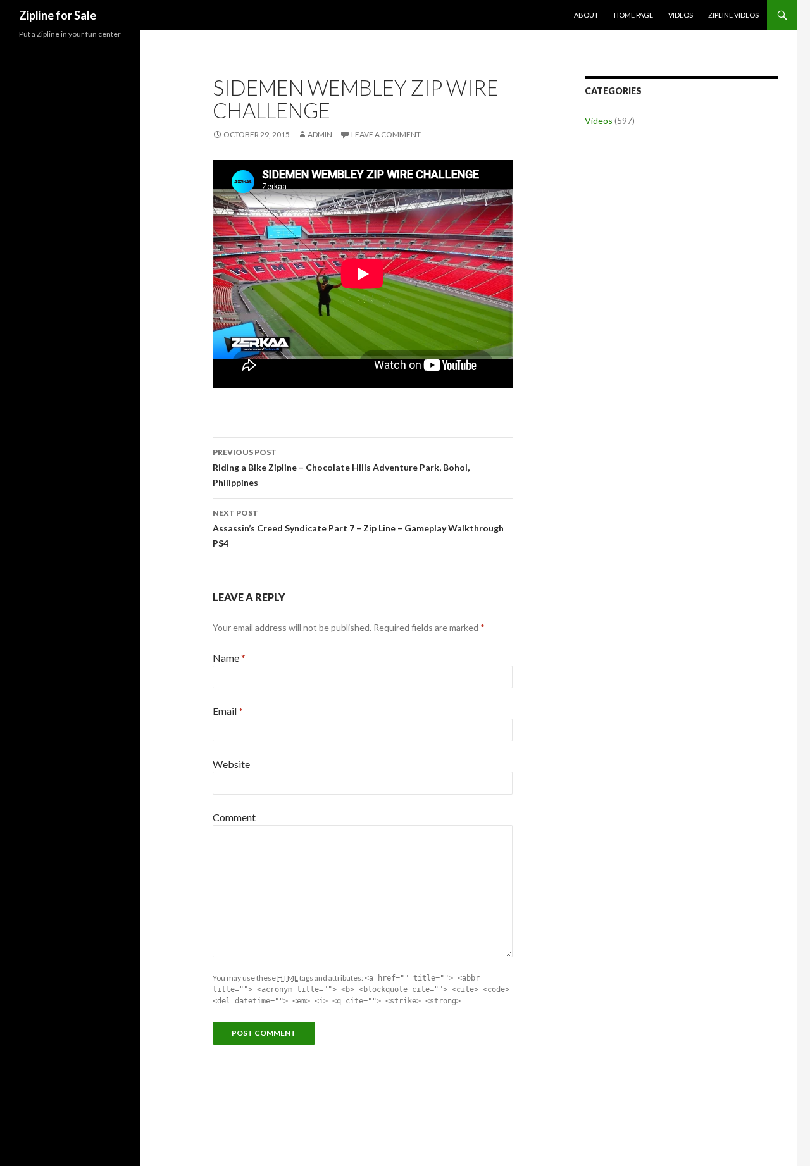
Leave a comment (386, 134)
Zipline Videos (733, 15)
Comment (234, 817)
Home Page (633, 15)
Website (231, 764)
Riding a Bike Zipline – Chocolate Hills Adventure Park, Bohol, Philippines (341, 467)
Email (228, 711)
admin (320, 134)
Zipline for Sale (57, 15)
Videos (680, 15)
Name (229, 658)
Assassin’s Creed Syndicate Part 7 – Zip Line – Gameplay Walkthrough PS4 (358, 528)
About (586, 15)
